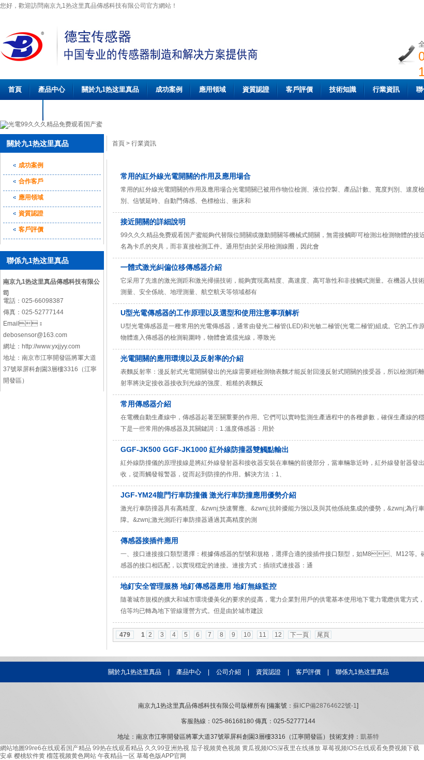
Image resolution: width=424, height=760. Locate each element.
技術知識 (342, 89)
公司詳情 (21, 110)
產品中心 (51, 89)
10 (247, 634)
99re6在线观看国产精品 (58, 748)
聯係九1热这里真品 (362, 672)
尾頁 (323, 634)
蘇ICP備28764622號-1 (325, 705)
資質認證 (256, 89)
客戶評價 (299, 89)
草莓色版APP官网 (161, 755)
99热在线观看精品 (118, 748)
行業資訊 (386, 89)
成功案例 (169, 89)
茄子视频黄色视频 (215, 748)
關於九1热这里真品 (110, 89)
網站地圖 (12, 748)
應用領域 (212, 89)
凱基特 (369, 736)
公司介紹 (228, 672)
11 (262, 634)
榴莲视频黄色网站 (71, 755)
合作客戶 (31, 181)
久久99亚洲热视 (167, 748)
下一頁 (299, 634)
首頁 (15, 89)
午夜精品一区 (116, 755)
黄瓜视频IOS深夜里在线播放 (281, 748)
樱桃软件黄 (29, 755)
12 (278, 634)
